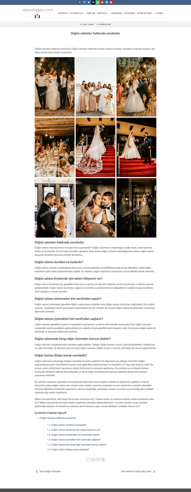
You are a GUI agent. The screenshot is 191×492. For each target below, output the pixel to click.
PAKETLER (90, 13)
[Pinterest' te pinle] (103, 459)
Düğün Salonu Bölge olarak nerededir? (70, 449)
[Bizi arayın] (98, 2)
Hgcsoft (62, 412)
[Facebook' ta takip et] (80, 2)
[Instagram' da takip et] (84, 2)
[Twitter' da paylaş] (93, 459)
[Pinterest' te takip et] (102, 2)
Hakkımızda (116, 13)
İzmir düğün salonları (50, 471)
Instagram (129, 13)
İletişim (159, 13)
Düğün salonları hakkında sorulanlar (58, 418)
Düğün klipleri (144, 13)
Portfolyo (102, 13)
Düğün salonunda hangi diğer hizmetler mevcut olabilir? (79, 444)
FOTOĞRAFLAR (75, 13)
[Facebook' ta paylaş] (88, 459)
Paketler (52, 412)
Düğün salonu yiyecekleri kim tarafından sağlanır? (76, 439)
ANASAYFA (63, 13)
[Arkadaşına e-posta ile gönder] (98, 459)
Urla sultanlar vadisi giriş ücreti (136, 471)
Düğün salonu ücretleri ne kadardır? (68, 425)
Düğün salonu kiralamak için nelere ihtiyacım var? (76, 430)
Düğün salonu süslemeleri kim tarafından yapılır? (75, 434)
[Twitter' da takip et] (89, 2)
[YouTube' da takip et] (111, 2)
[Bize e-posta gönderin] (93, 2)
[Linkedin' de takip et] (107, 2)
